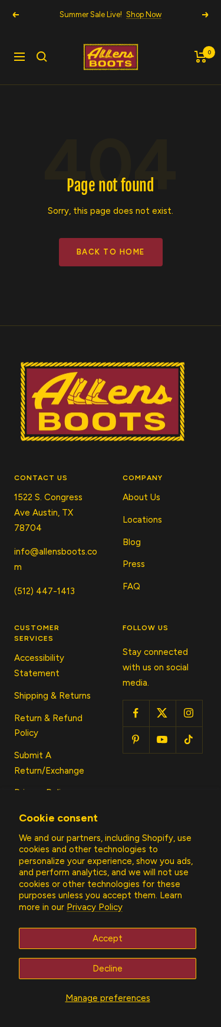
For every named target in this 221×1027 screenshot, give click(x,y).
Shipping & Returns (52, 695)
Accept (108, 938)
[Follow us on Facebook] (136, 713)
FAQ (131, 586)
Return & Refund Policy (48, 726)
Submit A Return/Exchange (49, 763)
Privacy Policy (95, 907)
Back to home (111, 251)
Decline (108, 968)
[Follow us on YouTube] (162, 739)
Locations (142, 519)
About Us (141, 497)
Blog (132, 542)
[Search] (42, 56)
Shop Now (143, 14)
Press (134, 564)
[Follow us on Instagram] (189, 713)
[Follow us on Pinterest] (136, 739)
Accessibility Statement (39, 666)
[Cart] (200, 57)
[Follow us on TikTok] (189, 739)
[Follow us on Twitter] (162, 713)
